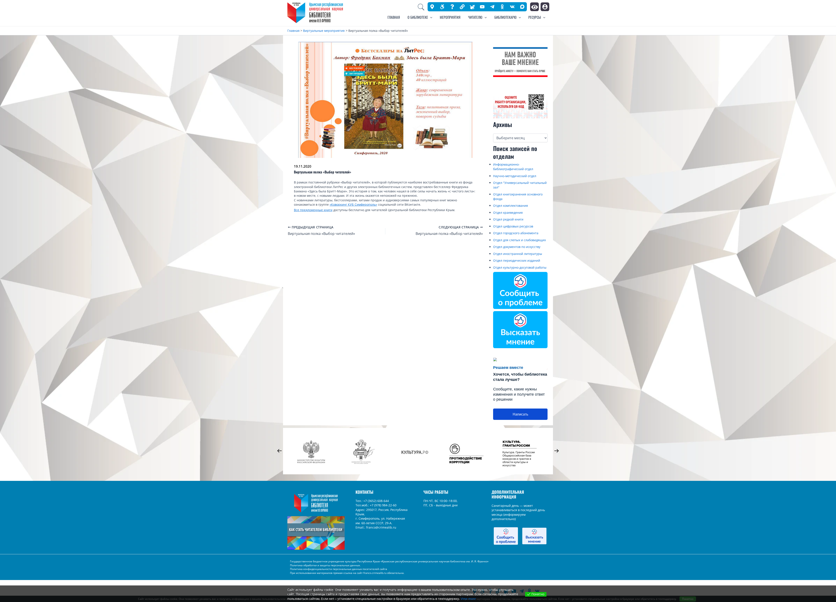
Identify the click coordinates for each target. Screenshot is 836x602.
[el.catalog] (472, 6)
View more (468, 599)
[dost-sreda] (442, 6)
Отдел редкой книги (508, 219)
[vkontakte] (512, 6)
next (556, 450)
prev (279, 450)
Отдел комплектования (510, 205)
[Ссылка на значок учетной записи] (545, 7)
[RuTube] (482, 6)
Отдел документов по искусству (516, 247)
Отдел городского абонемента (515, 233)
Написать (520, 414)
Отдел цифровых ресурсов (513, 226)
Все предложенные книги (313, 210)
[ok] (502, 6)
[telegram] (492, 6)
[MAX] (522, 6)
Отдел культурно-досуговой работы (519, 267)
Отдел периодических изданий (516, 260)
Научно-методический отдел (514, 176)
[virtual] (452, 6)
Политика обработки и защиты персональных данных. (325, 565)
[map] (432, 6)
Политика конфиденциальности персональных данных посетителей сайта (338, 569)
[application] (430, 17)
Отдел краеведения (508, 212)
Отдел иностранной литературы (517, 254)
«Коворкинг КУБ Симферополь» (353, 204)
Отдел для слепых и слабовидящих (519, 240)
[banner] (462, 6)
